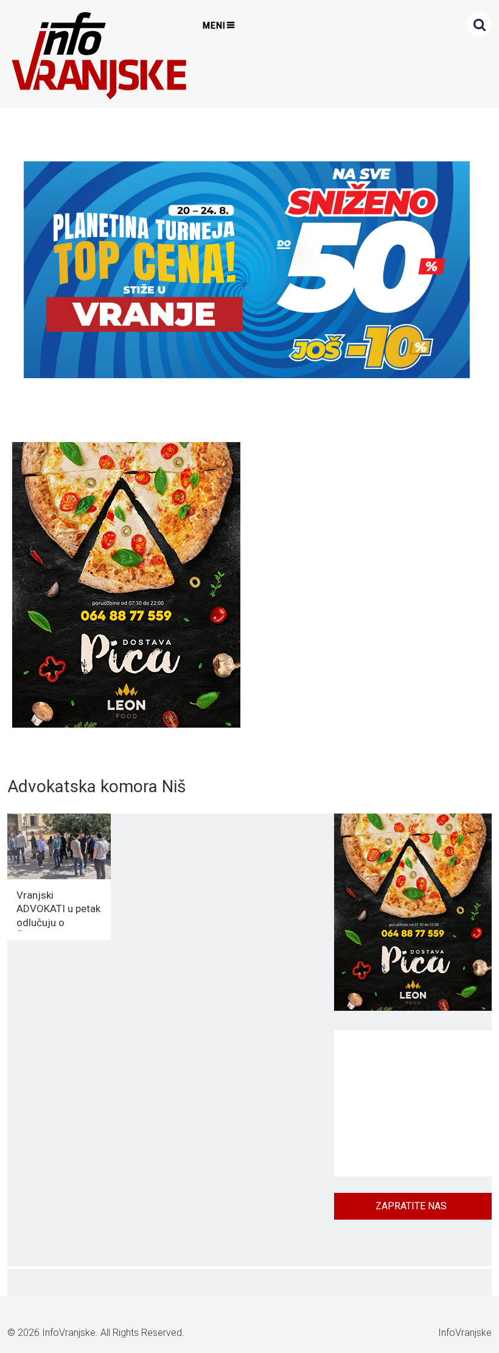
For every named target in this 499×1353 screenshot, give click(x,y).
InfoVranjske (69, 1332)
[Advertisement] (413, 1103)
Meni (214, 25)
